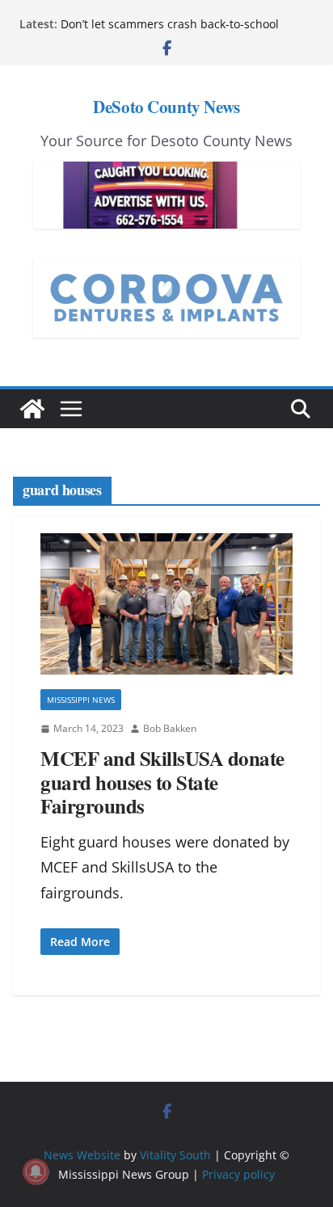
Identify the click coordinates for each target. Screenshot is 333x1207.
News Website (82, 1155)
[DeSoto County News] (32, 408)
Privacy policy (238, 1174)
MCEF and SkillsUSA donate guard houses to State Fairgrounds (162, 782)
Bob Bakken (169, 728)
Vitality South (175, 1155)
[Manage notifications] (35, 1171)
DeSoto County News (166, 107)
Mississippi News (81, 699)
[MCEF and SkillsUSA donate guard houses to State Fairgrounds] (166, 604)
